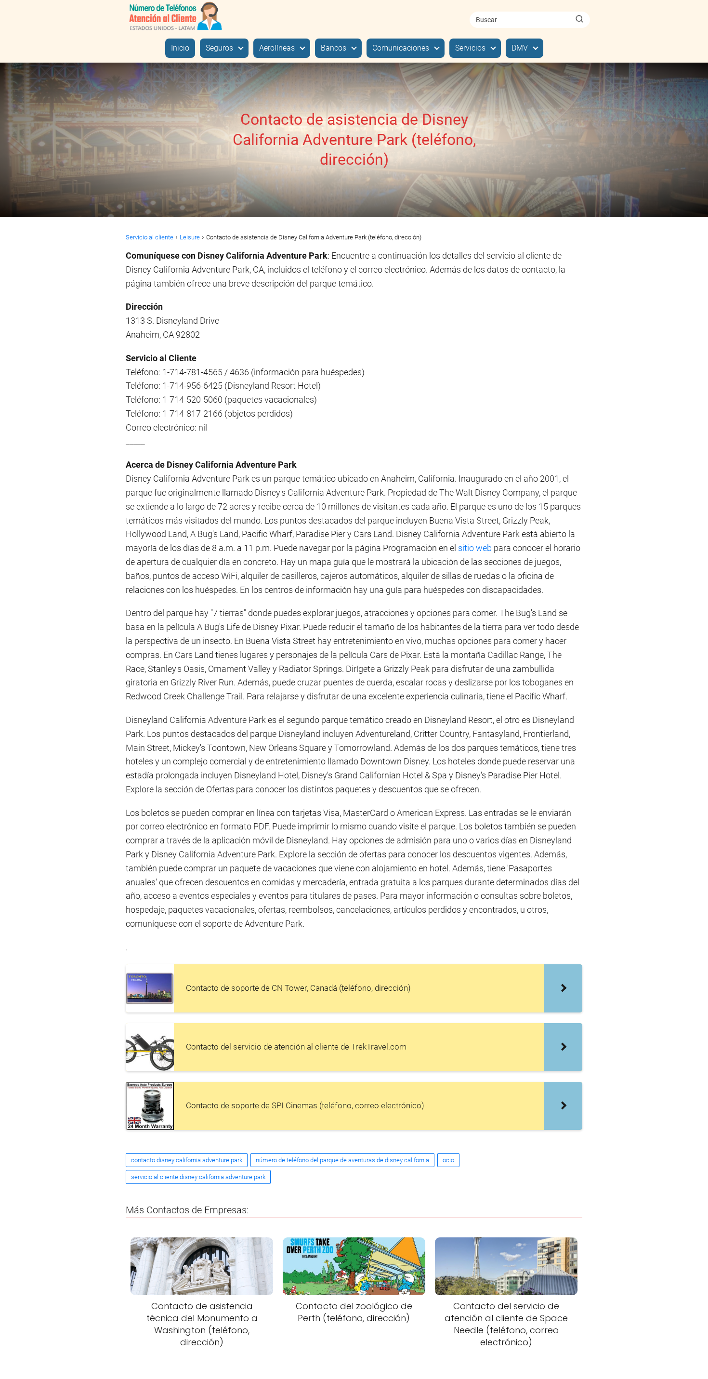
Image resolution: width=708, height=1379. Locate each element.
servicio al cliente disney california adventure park (198, 1177)
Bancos (333, 48)
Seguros (219, 48)
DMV (519, 48)
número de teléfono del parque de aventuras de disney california (342, 1160)
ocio (448, 1160)
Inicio (180, 48)
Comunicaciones (400, 48)
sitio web (475, 548)
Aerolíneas (277, 48)
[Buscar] (579, 19)
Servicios (470, 48)
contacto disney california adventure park (186, 1160)
